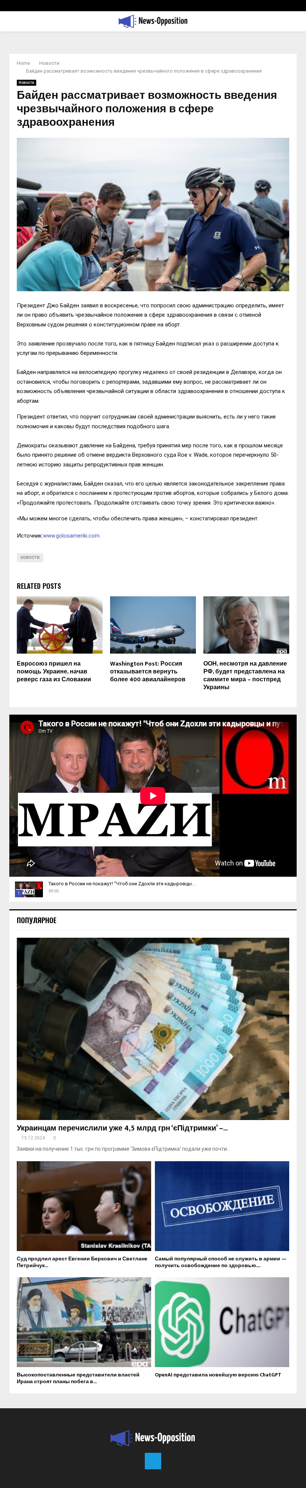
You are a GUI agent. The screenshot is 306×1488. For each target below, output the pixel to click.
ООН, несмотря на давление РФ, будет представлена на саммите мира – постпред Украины (245, 675)
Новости (26, 82)
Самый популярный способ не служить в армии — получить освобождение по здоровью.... (221, 1262)
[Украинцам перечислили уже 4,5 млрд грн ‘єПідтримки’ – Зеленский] (153, 1029)
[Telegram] (153, 1461)
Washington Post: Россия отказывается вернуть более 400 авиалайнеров (147, 672)
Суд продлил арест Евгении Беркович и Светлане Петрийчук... (82, 1262)
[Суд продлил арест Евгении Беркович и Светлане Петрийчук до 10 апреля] (84, 1206)
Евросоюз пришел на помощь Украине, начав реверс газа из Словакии (54, 672)
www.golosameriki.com (71, 535)
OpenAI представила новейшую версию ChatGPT (218, 1374)
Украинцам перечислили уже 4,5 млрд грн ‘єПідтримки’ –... (122, 1128)
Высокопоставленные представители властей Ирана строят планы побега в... (78, 1378)
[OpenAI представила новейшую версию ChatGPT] (222, 1322)
